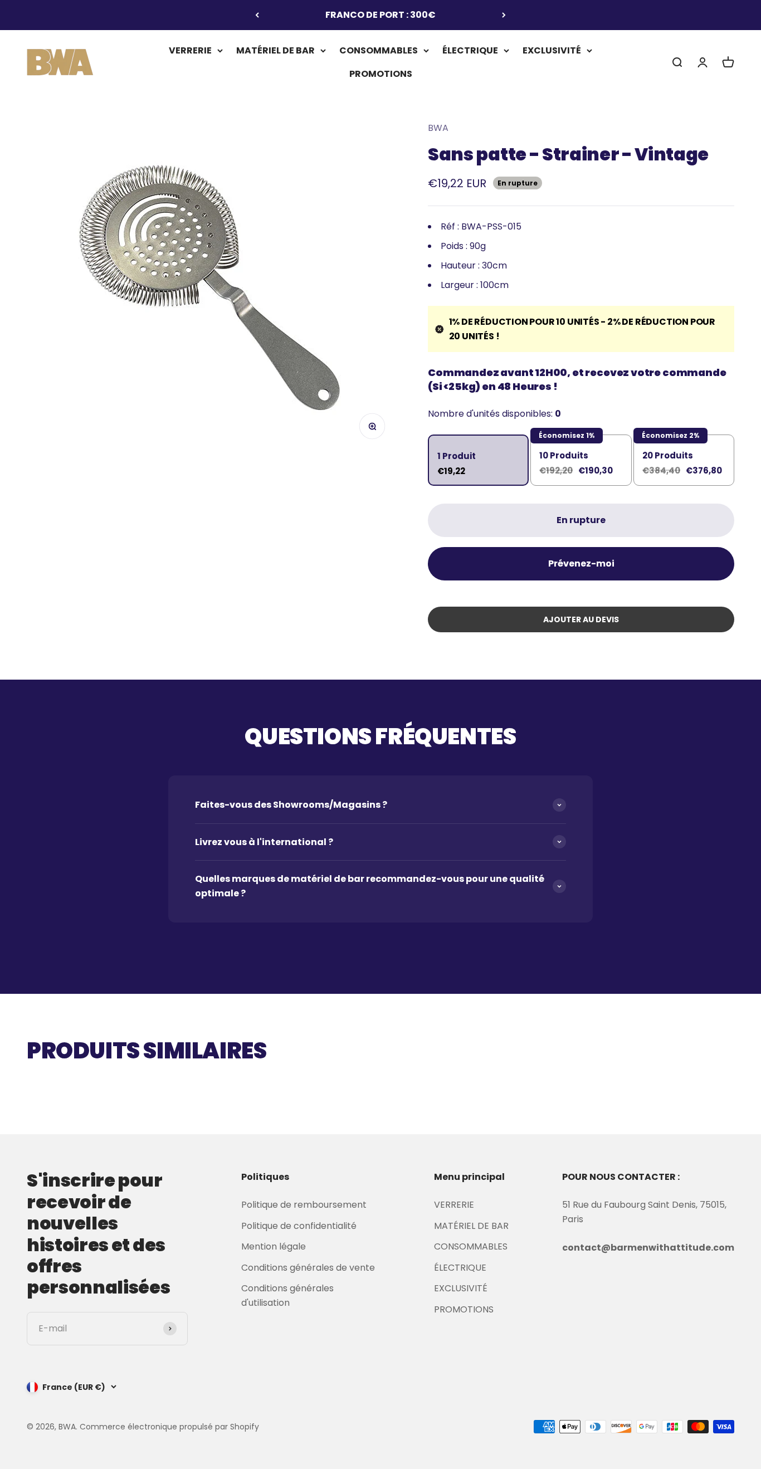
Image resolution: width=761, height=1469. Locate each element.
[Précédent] (257, 15)
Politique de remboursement (304, 1204)
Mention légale (273, 1246)
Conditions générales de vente (308, 1267)
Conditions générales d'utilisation (287, 1295)
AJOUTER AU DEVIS (581, 619)
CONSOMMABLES (378, 50)
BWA (438, 127)
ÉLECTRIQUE (470, 50)
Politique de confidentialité (299, 1225)
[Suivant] (504, 15)
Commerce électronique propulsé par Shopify (169, 1426)
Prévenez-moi (581, 563)
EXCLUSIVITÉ (552, 50)
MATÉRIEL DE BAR (275, 50)
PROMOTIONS (380, 73)
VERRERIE (190, 50)
